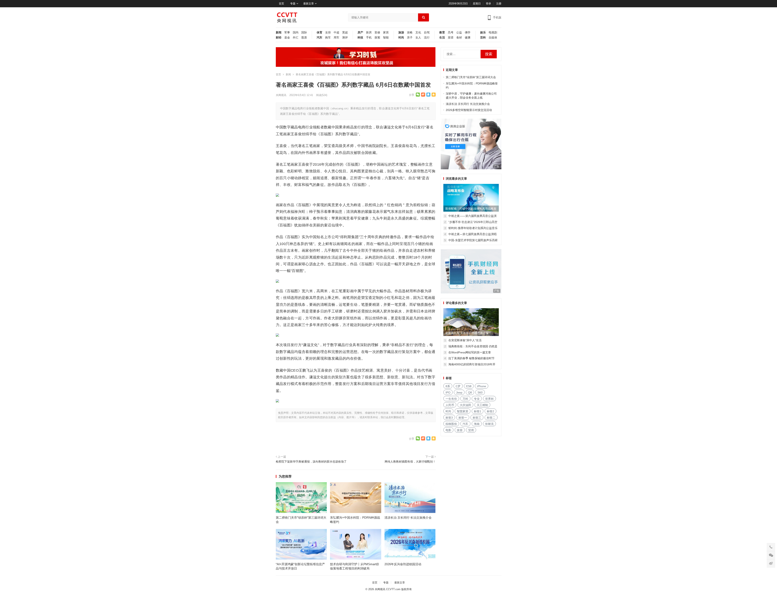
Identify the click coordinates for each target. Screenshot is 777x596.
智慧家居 (462, 411)
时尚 (401, 37)
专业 (477, 398)
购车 (328, 37)
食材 (459, 37)
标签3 (449, 417)
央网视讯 (281, 95)
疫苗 (460, 430)
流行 (427, 37)
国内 (295, 32)
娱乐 (483, 32)
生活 (442, 37)
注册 (498, 3)
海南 (477, 423)
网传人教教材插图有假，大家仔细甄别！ (410, 461)
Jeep (459, 392)
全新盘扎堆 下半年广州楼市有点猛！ (468, 333)
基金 (287, 37)
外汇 (295, 37)
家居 (386, 32)
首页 (281, 3)
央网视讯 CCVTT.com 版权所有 (393, 589)
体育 (319, 32)
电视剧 (493, 32)
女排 (328, 32)
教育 (442, 32)
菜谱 (450, 37)
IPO (448, 392)
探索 (377, 37)
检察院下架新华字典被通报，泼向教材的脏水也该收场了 (311, 461)
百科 (483, 37)
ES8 (468, 386)
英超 (345, 32)
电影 (448, 430)
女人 (418, 37)
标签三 (477, 417)
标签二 (491, 417)
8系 (448, 386)
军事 (287, 32)
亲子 (410, 37)
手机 (369, 37)
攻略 (410, 32)
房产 (360, 32)
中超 (336, 32)
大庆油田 (465, 405)
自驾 (427, 32)
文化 (418, 32)
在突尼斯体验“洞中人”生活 (465, 340)
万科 (465, 398)
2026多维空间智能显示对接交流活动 (469, 110)
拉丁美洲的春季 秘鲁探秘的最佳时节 (471, 358)
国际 (304, 32)
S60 (480, 392)
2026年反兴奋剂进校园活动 (402, 564)
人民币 (450, 405)
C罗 (458, 386)
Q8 (470, 392)
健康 (467, 37)
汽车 (319, 37)
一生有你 (451, 398)
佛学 (467, 32)
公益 (459, 32)
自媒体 (493, 37)
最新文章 (308, 3)
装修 (377, 32)
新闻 (278, 32)
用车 (336, 37)
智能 (386, 37)
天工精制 (482, 405)
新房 (369, 32)
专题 (292, 3)
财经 (278, 37)
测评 (345, 37)
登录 (488, 3)
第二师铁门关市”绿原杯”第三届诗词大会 (471, 77)
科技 (360, 37)
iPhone (481, 386)
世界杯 (489, 398)
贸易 (471, 430)
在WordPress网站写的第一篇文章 (469, 352)
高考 (450, 32)
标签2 (490, 411)
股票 (304, 37)
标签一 (463, 417)
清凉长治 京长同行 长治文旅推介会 (408, 517)
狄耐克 (489, 423)
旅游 (401, 32)
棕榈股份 (451, 423)
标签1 (477, 411)
